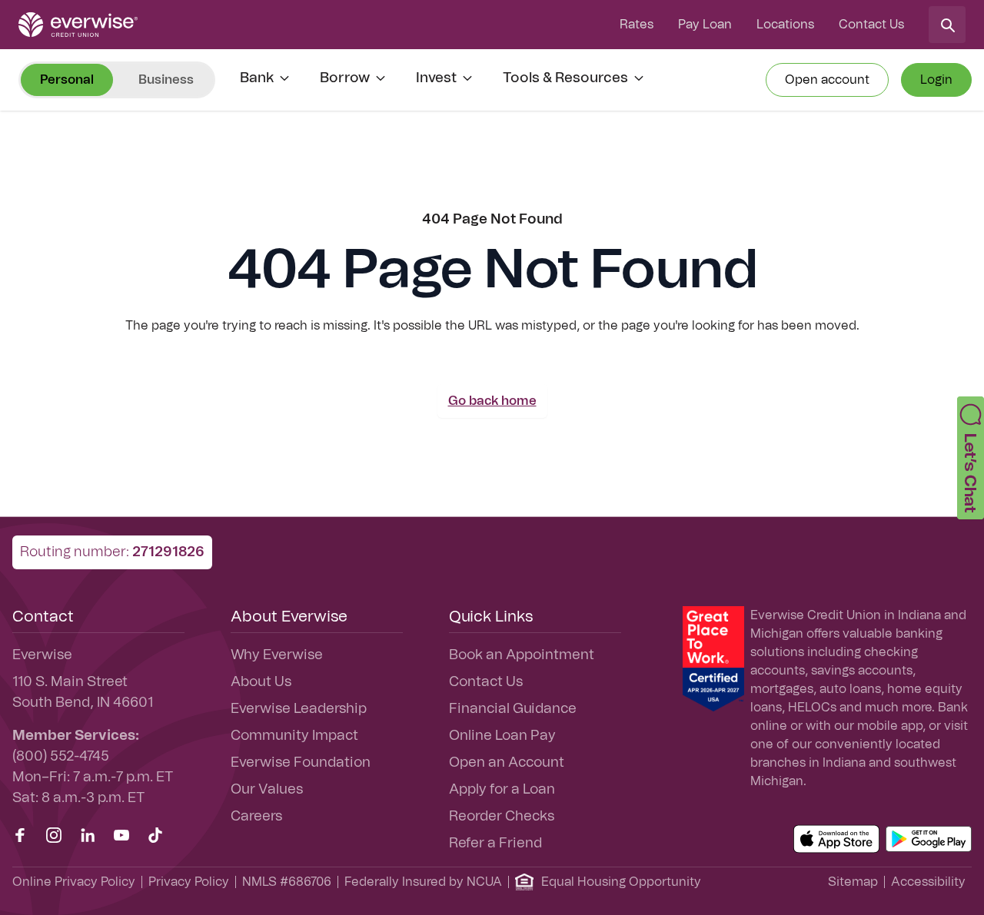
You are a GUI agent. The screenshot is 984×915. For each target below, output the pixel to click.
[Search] (947, 24)
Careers (256, 817)
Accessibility (928, 882)
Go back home (492, 401)
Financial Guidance (513, 709)
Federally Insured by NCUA (423, 882)
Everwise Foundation (301, 763)
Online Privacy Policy (73, 882)
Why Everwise (277, 655)
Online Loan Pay (502, 736)
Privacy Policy (188, 882)
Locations (785, 24)
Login (936, 80)
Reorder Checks (501, 817)
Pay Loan (705, 24)
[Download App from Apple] (836, 839)
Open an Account (506, 763)
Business (166, 80)
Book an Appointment (521, 655)
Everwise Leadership (299, 709)
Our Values (267, 790)
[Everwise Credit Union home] (78, 24)
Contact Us (871, 24)
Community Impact (294, 736)
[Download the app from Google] (929, 839)
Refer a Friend (495, 843)
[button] (970, 457)
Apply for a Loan (502, 790)
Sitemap (853, 882)
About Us (261, 682)
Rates (636, 24)
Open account (827, 80)
